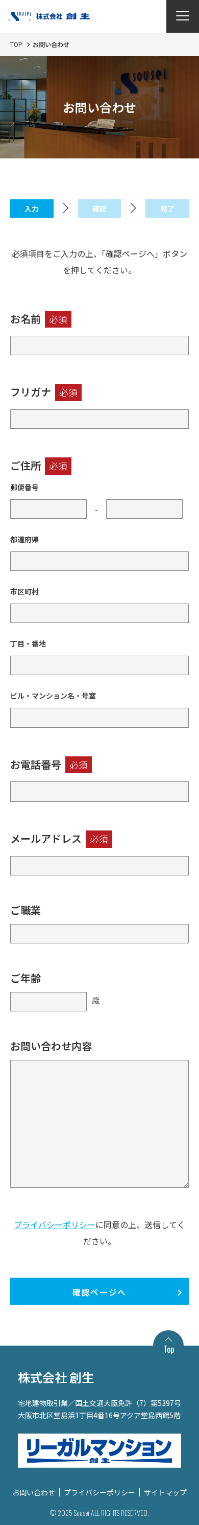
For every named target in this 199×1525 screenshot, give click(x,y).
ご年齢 (25, 978)
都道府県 (24, 539)
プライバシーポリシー (54, 1224)
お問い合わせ (33, 1492)
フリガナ (44, 391)
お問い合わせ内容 (51, 1045)
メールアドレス (59, 838)
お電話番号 (49, 764)
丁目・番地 (28, 643)
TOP (16, 44)
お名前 (38, 318)
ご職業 (25, 910)
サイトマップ (165, 1492)
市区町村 (24, 591)
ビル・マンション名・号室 (53, 695)
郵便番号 (24, 487)
